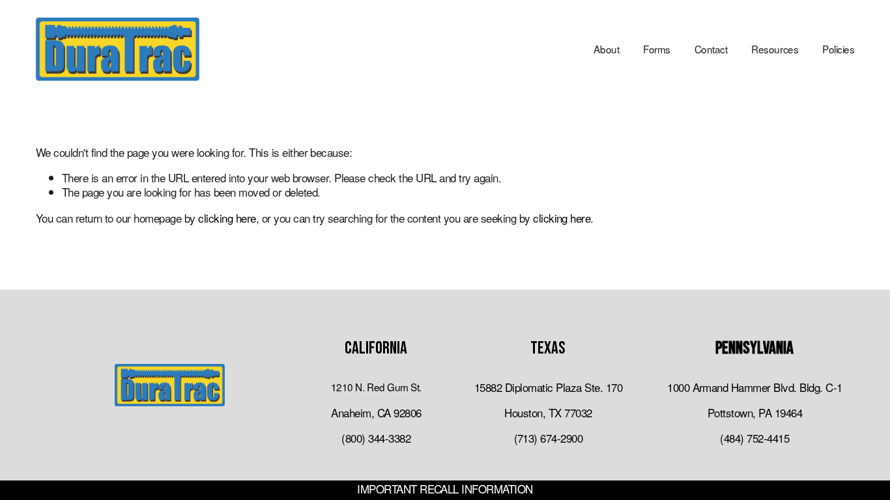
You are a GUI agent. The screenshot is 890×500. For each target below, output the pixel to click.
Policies (838, 49)
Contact (711, 49)
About (606, 49)
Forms (656, 49)
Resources (774, 49)
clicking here (226, 218)
